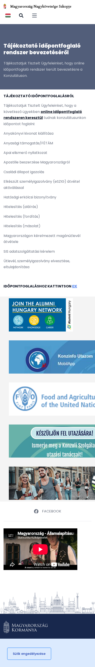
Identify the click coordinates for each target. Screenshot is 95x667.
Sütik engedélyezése (29, 653)
